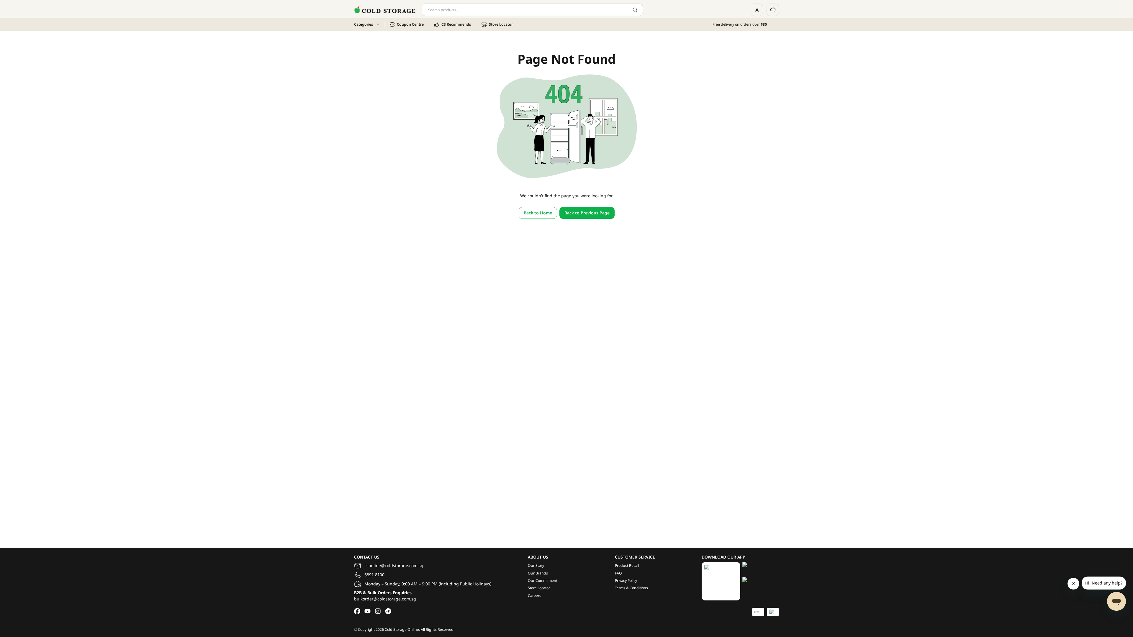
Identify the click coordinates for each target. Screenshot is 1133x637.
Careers (534, 595)
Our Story (536, 565)
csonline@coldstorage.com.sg (393, 565)
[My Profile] (757, 10)
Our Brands (538, 573)
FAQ (618, 573)
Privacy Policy (626, 580)
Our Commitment (542, 580)
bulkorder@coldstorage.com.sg (385, 599)
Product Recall (627, 565)
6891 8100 (374, 574)
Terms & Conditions (631, 587)
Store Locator (539, 587)
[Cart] (773, 10)
